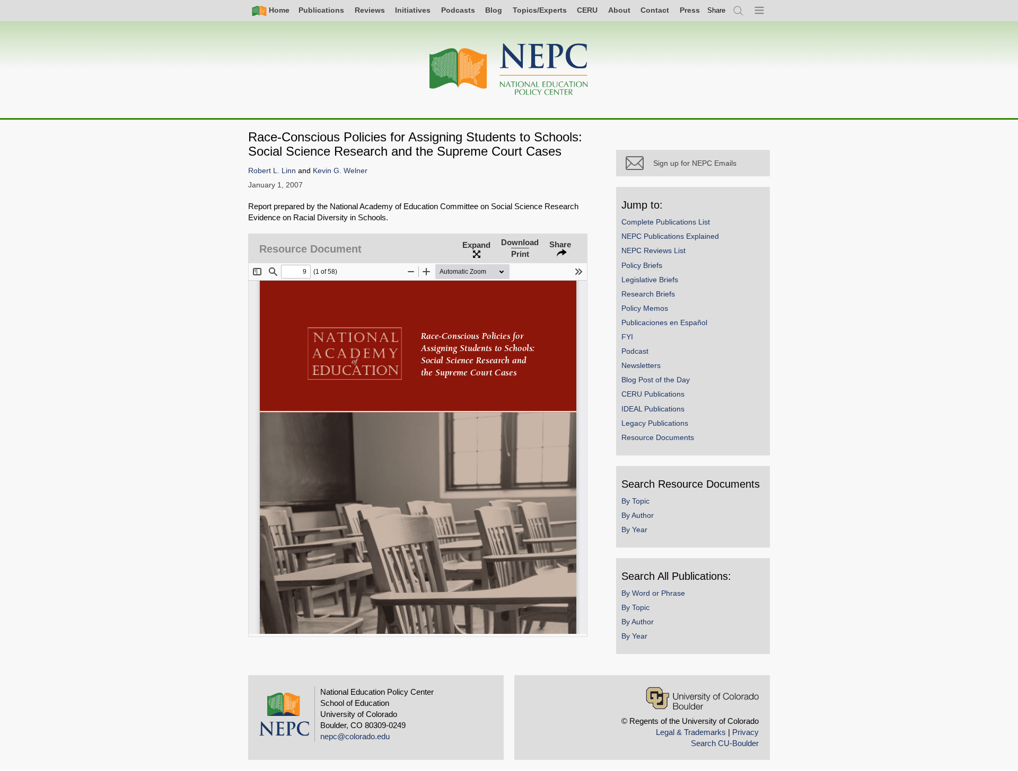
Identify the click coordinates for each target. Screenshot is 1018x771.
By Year (634, 529)
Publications (321, 10)
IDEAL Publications (652, 409)
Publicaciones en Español (664, 322)
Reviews (370, 10)
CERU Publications (652, 394)
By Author (637, 515)
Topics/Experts (540, 10)
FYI (627, 337)
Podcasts (458, 10)
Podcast (634, 351)
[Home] (509, 69)
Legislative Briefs (649, 279)
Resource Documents (657, 437)
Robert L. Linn (272, 171)
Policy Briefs (641, 265)
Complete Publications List (665, 222)
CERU (587, 10)
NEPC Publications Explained (670, 236)
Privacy (745, 732)
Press (690, 10)
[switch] (716, 10)
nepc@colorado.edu (355, 736)
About (619, 10)
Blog (493, 10)
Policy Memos (644, 308)
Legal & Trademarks (691, 732)
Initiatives (413, 10)
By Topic (635, 501)
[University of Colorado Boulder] (702, 698)
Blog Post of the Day (655, 379)
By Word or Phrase (653, 593)
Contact (654, 10)
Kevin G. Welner (340, 171)
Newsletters (641, 365)
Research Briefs (648, 294)
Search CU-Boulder (725, 743)
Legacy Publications (654, 423)
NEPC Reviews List (653, 250)
